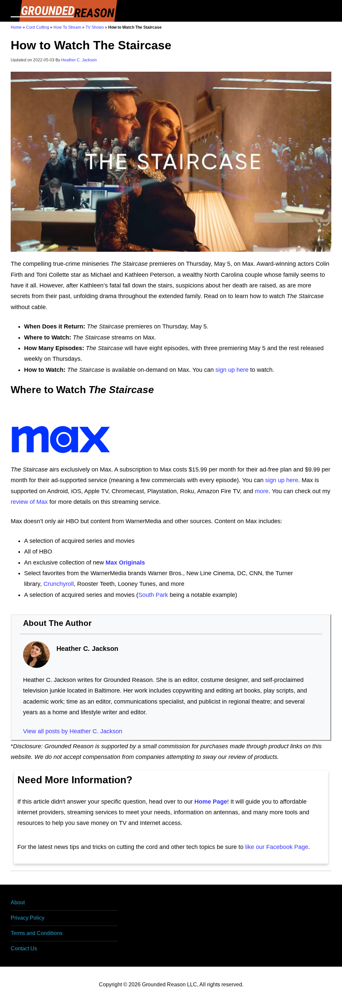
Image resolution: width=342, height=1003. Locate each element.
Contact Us (24, 948)
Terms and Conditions (36, 933)
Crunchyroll (58, 584)
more (262, 491)
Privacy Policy (27, 918)
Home (16, 27)
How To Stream (67, 27)
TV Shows (95, 27)
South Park (153, 595)
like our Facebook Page (276, 847)
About (18, 902)
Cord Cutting (37, 27)
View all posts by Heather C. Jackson (72, 731)
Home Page (210, 801)
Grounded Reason (64, 11)
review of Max (29, 501)
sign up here (231, 369)
